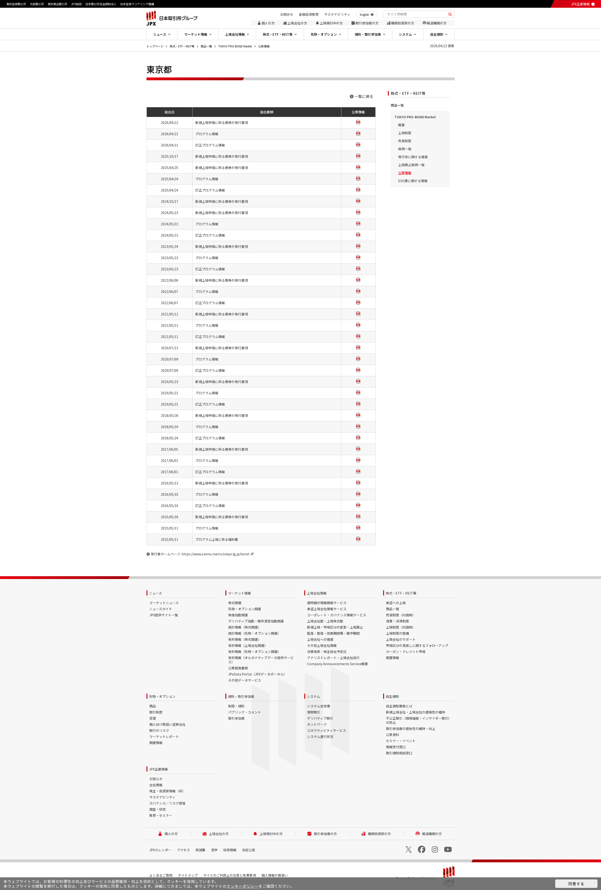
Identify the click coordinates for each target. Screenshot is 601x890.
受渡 (152, 718)
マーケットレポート (164, 736)
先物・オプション (162, 696)
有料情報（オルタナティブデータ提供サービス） (261, 659)
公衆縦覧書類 (238, 668)
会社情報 (155, 785)
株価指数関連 (238, 615)
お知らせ (155, 778)
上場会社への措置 (320, 639)
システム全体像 (318, 706)
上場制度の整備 (397, 633)
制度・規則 (236, 706)
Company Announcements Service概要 (337, 663)
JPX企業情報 (580, 4)
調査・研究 (157, 809)
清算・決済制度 (397, 621)
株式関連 (234, 602)
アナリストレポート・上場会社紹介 (333, 657)
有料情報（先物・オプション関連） (254, 651)
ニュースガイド (160, 608)
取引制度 (155, 712)
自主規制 (392, 696)
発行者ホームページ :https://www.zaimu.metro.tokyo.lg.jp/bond (200, 554)
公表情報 (264, 46)
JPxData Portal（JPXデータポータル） (257, 674)
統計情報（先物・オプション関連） (254, 633)
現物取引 (313, 712)
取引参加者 (236, 718)
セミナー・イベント (401, 740)
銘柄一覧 (404, 148)
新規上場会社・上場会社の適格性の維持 (415, 712)
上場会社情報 (317, 593)
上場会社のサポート (401, 639)
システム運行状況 (320, 736)
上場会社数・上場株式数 (325, 621)
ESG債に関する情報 (413, 180)
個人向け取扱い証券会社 (167, 724)
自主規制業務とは (399, 706)
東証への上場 (396, 602)
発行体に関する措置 (413, 156)
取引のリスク (159, 730)
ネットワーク (317, 724)
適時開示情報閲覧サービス (327, 602)
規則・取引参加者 (241, 696)
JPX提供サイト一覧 (163, 615)
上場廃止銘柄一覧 (411, 164)
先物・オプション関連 (244, 608)
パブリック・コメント (244, 712)
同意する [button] (576, 883)
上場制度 (404, 132)
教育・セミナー (160, 815)
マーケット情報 (239, 593)
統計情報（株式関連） (244, 627)
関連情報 (392, 657)
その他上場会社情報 (322, 645)
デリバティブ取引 (320, 718)
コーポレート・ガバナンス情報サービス (336, 615)
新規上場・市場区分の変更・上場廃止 (335, 627)
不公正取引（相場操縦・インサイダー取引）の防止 (418, 720)
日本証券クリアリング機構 (137, 4)
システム (313, 696)
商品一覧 (206, 46)
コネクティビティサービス (326, 730)
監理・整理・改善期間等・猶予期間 (333, 633)
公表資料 (392, 734)
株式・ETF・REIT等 (182, 46)
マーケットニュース (164, 602)
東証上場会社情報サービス (327, 608)
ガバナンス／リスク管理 (167, 803)
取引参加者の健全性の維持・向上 (410, 728)
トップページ (154, 46)
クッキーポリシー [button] (242, 886)
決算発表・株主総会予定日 (327, 651)
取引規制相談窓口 (399, 753)
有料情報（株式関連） (244, 639)
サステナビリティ (162, 797)
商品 (152, 706)
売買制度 (404, 140)
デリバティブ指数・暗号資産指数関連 (256, 621)
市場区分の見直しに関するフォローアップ (417, 645)
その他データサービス (244, 680)
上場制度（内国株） (401, 627)
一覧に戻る (363, 96)
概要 (401, 125)
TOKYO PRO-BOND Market (235, 46)
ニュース (155, 593)
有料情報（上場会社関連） (248, 645)
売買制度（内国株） (401, 615)
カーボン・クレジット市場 (405, 651)
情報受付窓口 (396, 746)
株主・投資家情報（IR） (167, 791)
